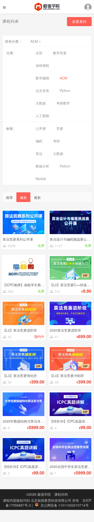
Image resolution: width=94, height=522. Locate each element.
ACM (34, 41)
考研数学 (63, 103)
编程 (39, 141)
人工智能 (42, 115)
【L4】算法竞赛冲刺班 (67, 375)
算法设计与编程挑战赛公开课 (72, 239)
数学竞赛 (60, 52)
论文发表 (42, 90)
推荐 (9, 197)
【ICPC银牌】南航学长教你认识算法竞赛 (34, 284)
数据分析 (42, 166)
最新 (37, 197)
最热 (23, 197)
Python (65, 90)
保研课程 (42, 65)
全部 (39, 52)
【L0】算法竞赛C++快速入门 (72, 284)
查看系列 (79, 21)
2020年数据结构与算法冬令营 (25, 421)
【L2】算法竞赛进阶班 (20, 330)
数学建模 (42, 78)
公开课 (41, 128)
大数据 (41, 103)
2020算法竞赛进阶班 (65, 330)
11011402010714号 (73, 505)
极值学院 (44, 494)
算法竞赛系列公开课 (18, 239)
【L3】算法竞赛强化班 (20, 375)
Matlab (41, 178)
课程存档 (61, 494)
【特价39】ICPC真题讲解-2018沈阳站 (31, 466)
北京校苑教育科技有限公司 (51, 500)
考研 (56, 141)
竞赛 (59, 128)
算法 (39, 153)
